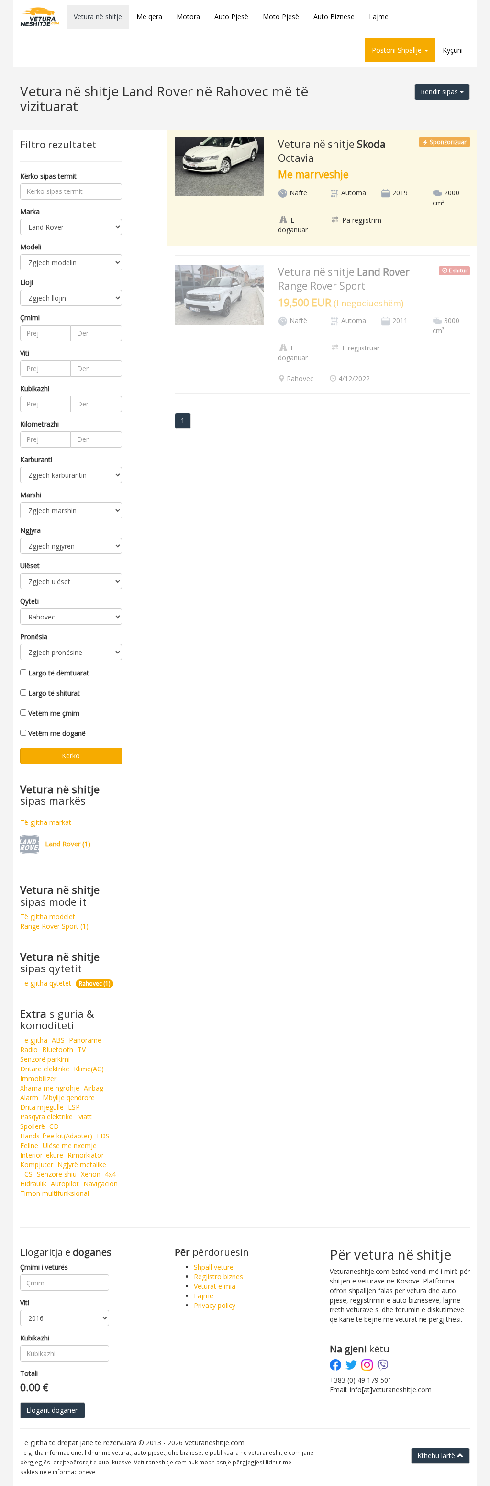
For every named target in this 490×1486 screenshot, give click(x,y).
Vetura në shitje (98, 16)
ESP (74, 1107)
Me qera (149, 16)
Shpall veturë (214, 1267)
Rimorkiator (85, 1155)
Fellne (29, 1145)
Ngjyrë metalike (81, 1164)
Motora (188, 16)
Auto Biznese (334, 16)
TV (82, 1049)
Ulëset (30, 565)
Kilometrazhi (39, 423)
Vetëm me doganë (57, 733)
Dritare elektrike (44, 1068)
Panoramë (85, 1040)
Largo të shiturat (54, 693)
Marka (30, 211)
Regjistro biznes (218, 1276)
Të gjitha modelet (47, 916)
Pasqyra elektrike (46, 1116)
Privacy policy (214, 1305)
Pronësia (33, 636)
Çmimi (30, 317)
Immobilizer (38, 1078)
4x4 (110, 1174)
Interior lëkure (41, 1155)
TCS (26, 1174)
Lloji (26, 282)
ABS (58, 1040)
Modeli (30, 246)
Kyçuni (453, 50)
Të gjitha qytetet (45, 983)
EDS (103, 1135)
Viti (24, 353)
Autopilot (65, 1183)
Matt (84, 1116)
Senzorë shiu (57, 1174)
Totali (29, 1373)
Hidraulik (33, 1183)
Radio (29, 1049)
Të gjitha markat (45, 822)
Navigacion (100, 1183)
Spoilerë (32, 1126)
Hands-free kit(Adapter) (56, 1135)
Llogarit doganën (52, 1410)
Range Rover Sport (54, 926)
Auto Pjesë (231, 16)
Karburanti (36, 459)
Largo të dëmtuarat (58, 672)
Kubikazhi (34, 388)
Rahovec (94, 983)
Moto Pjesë (281, 16)
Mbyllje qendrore (69, 1097)
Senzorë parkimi (45, 1059)
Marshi (30, 494)
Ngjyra (30, 530)
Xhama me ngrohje (49, 1087)
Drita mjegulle (42, 1107)
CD (54, 1126)
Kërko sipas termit (48, 175)
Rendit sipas (440, 91)
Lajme (379, 16)
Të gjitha (33, 1040)
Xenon (90, 1174)
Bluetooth (57, 1049)
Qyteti (29, 601)
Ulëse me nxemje (70, 1145)
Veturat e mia (214, 1286)
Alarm (29, 1097)
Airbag (93, 1087)
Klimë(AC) (89, 1068)
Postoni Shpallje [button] (397, 50)
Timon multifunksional (54, 1193)
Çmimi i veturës (44, 1267)
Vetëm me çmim (53, 713)
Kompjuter (36, 1164)
